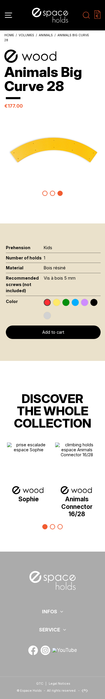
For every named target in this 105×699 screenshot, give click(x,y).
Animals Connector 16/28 (76, 506)
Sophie (28, 499)
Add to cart (53, 332)
